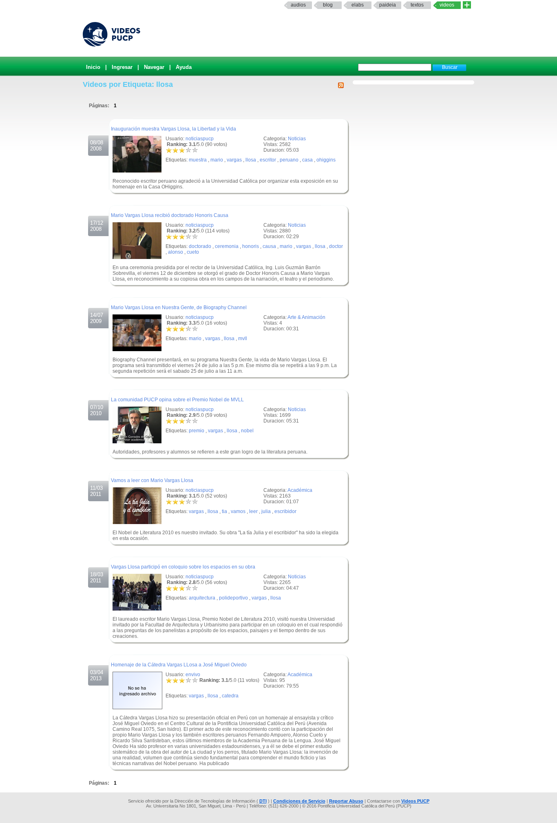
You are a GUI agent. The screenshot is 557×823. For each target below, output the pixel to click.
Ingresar (122, 67)
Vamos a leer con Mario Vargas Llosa (152, 480)
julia (266, 511)
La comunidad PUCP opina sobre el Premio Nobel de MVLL (177, 400)
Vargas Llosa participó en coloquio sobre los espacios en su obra (183, 567)
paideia (387, 5)
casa (307, 160)
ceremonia (227, 246)
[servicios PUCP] (467, 5)
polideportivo (233, 598)
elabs (357, 5)
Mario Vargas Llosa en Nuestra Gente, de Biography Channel (179, 307)
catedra (230, 696)
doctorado (200, 246)
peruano (289, 160)
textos (417, 5)
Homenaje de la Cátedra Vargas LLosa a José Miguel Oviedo (179, 665)
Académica (299, 490)
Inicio (93, 67)
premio (196, 431)
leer (253, 511)
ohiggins (326, 160)
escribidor (285, 511)
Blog (328, 5)
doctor (336, 246)
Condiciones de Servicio (299, 801)
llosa (250, 160)
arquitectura (202, 598)
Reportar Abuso (346, 801)
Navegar (154, 67)
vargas (234, 160)
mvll (242, 338)
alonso (175, 252)
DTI (263, 801)
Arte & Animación (306, 317)
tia (224, 511)
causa (269, 246)
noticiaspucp (200, 139)
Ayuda (184, 67)
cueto (193, 252)
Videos (447, 5)
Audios (298, 5)
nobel (247, 431)
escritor (268, 160)
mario (216, 160)
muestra (198, 160)
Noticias (297, 139)
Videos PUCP (415, 801)
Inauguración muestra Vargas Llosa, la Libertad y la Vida (173, 129)
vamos (238, 511)
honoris (250, 246)
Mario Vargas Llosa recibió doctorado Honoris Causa (169, 215)
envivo (193, 674)
